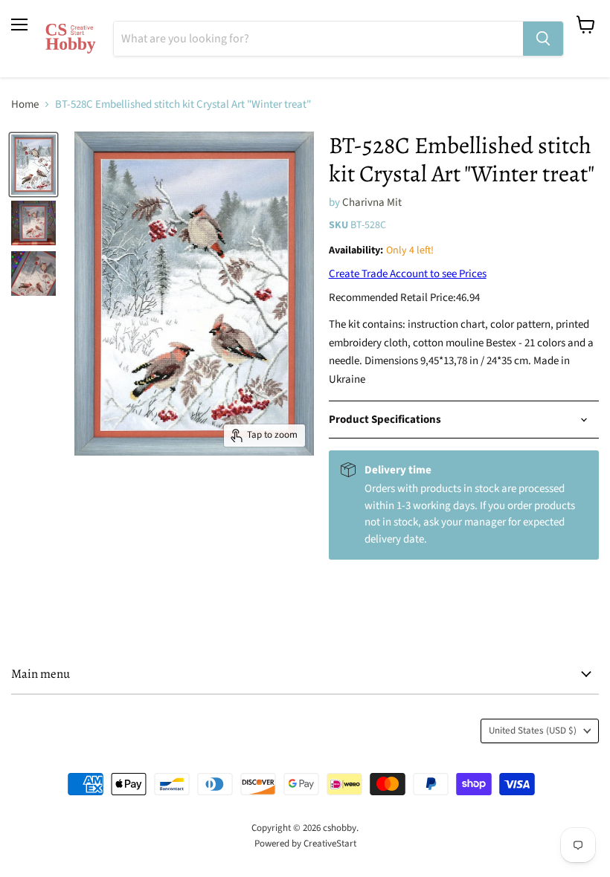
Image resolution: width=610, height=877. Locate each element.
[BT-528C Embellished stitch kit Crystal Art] (33, 164)
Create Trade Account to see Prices (408, 274)
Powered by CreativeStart (305, 843)
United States (533, 730)
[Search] (543, 39)
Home (25, 104)
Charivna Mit (372, 202)
